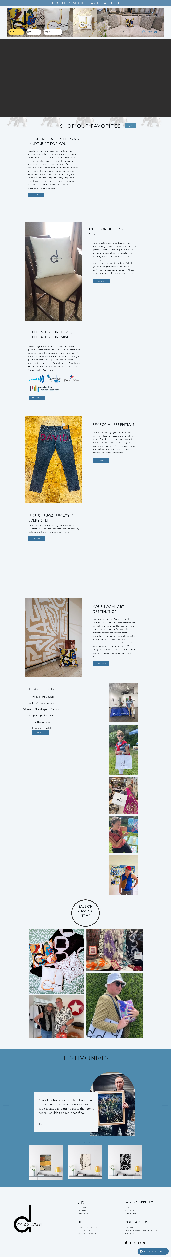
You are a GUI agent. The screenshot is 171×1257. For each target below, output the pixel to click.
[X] (135, 1242)
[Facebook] (130, 1242)
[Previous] (6, 1106)
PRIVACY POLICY (85, 1230)
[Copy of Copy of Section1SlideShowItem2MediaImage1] (76, 1142)
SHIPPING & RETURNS (87, 1233)
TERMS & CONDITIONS (88, 1227)
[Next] (165, 1106)
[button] (155, 31)
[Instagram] (139, 1242)
